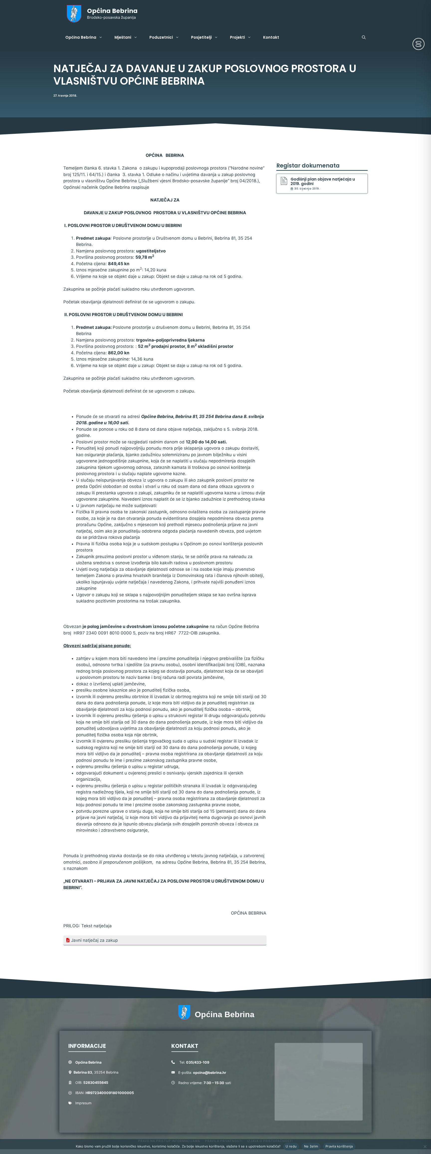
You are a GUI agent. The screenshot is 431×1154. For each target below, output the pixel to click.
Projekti (237, 37)
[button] (364, 37)
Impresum (83, 1103)
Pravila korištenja (339, 1146)
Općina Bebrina (112, 10)
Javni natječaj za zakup (94, 940)
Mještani (122, 37)
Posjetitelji (201, 37)
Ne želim (311, 1146)
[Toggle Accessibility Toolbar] (418, 43)
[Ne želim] (424, 1146)
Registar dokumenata (308, 166)
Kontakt (271, 37)
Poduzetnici (161, 37)
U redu (291, 1146)
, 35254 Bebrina (96, 1072)
